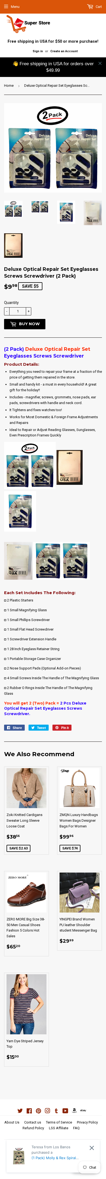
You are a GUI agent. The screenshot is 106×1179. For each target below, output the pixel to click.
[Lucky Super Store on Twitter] (20, 1112)
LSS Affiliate (58, 1128)
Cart (98, 7)
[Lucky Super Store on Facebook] (29, 1112)
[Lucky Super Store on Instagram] (47, 1112)
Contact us (32, 1122)
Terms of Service (59, 1122)
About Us (11, 1122)
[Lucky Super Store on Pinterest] (38, 1112)
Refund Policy (33, 1128)
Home (9, 85)
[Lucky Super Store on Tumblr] (56, 1112)
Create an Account (64, 51)
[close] (100, 63)
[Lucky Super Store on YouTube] (65, 1112)
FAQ (76, 1128)
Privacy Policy (87, 1122)
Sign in (38, 51)
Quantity (11, 302)
